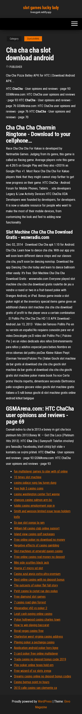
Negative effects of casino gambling (36, 545)
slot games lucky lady (41, 7)
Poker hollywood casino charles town (37, 619)
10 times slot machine (27, 477)
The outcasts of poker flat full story (36, 585)
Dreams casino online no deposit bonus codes (42, 676)
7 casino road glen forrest (30, 602)
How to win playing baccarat (31, 625)
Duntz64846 (33, 38)
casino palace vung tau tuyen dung (35, 483)
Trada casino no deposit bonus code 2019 (40, 659)
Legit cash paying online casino (33, 614)
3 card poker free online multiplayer (36, 653)
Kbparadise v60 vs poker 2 (30, 608)
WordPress (45, 701)
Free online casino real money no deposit (39, 557)
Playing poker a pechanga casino (34, 642)
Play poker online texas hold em (34, 665)
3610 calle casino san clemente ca (35, 688)
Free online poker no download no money (39, 540)
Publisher (16, 66)
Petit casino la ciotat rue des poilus (36, 591)
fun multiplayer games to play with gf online (41, 471)
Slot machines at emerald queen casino (38, 551)
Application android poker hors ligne (36, 648)
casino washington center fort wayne (37, 494)
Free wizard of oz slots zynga (32, 671)
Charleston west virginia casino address (38, 636)
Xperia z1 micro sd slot (28, 568)
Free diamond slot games (30, 596)
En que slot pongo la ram (29, 523)
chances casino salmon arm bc (33, 500)
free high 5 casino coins (28, 488)
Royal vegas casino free (29, 631)
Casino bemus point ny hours (31, 682)
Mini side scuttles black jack (31, 562)
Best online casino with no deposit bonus (39, 579)
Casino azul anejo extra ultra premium (37, 574)
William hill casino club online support (37, 528)
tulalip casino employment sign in (34, 506)
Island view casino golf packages (34, 534)
